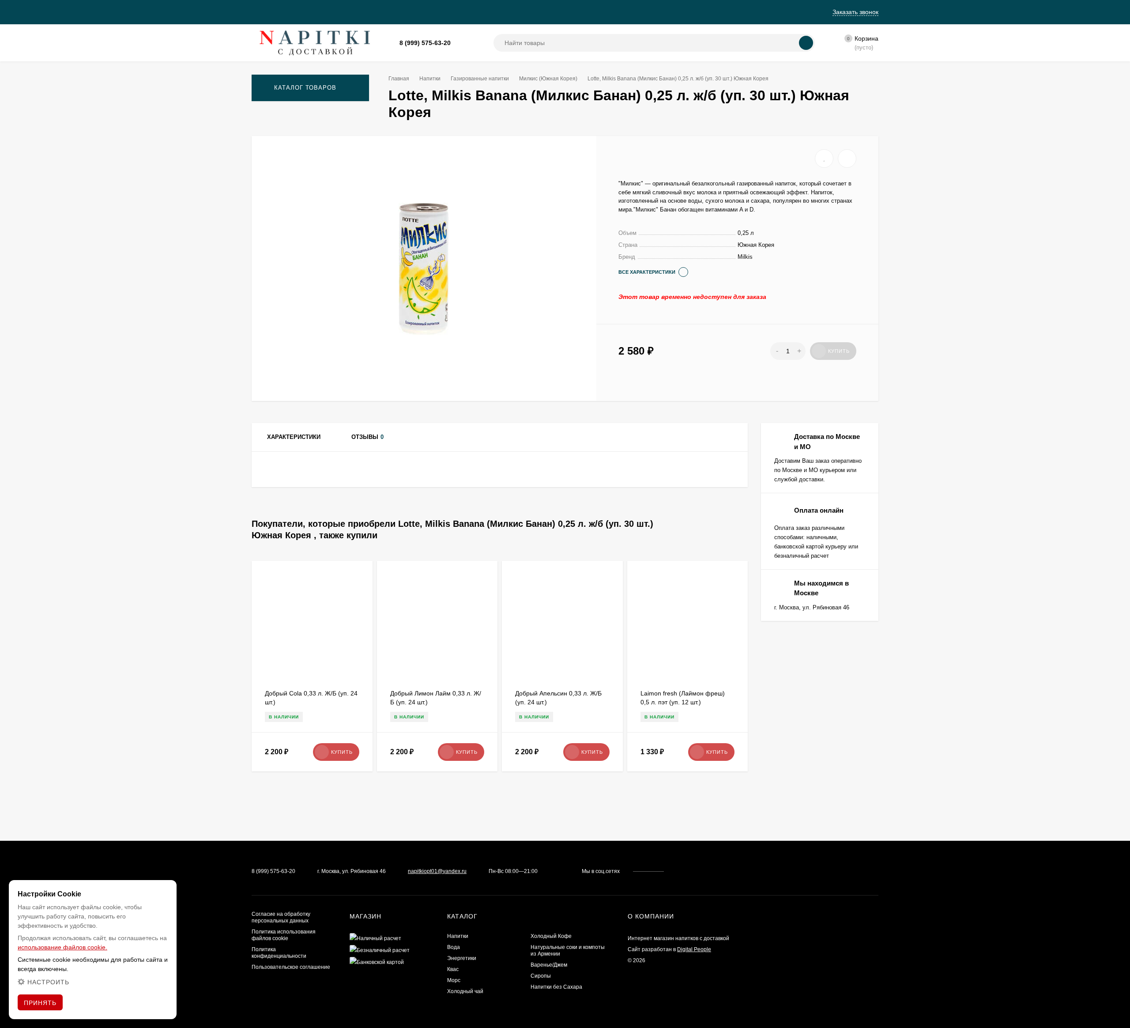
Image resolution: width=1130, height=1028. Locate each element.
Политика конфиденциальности (279, 952)
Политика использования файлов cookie (284, 935)
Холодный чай (465, 991)
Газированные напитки (480, 79)
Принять (40, 1002)
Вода (453, 947)
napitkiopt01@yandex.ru (437, 871)
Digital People (694, 949)
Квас (453, 969)
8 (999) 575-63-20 (425, 42)
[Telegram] (471, 43)
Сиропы (541, 976)
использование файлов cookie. (62, 947)
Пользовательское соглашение (291, 967)
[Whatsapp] (460, 43)
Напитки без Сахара (556, 987)
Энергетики (461, 958)
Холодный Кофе (551, 936)
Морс (453, 980)
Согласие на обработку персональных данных (281, 917)
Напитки (430, 79)
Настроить (48, 982)
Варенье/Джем (549, 965)
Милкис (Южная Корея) (548, 79)
